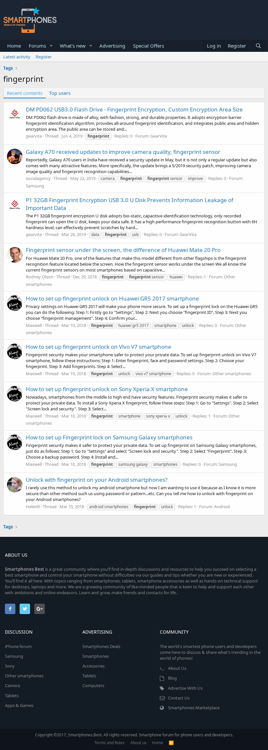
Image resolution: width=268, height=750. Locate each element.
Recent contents (24, 93)
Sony (10, 666)
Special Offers (148, 45)
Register (44, 57)
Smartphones (95, 656)
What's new (73, 45)
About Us (177, 668)
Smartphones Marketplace (194, 708)
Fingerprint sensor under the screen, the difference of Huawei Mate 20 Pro (123, 250)
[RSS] (171, 742)
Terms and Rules (109, 742)
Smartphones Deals (101, 646)
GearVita (158, 136)
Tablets (12, 696)
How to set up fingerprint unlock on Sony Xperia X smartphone (107, 389)
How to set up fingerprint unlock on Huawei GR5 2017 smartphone (112, 298)
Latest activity (16, 57)
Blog (172, 678)
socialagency (38, 178)
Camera (12, 685)
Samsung (35, 186)
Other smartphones (231, 373)
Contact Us (179, 698)
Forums (37, 45)
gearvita (34, 136)
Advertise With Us (185, 688)
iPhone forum (18, 646)
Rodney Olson (39, 277)
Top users (60, 93)
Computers (93, 685)
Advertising (112, 45)
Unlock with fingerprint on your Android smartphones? (96, 479)
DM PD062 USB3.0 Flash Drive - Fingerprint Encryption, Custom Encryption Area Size (134, 109)
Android (222, 506)
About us (138, 742)
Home (14, 45)
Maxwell (34, 325)
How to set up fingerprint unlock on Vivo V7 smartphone (98, 346)
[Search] (258, 46)
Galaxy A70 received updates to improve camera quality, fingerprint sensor (123, 151)
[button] (51, 46)
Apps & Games (19, 705)
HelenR (33, 506)
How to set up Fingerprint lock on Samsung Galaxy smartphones (109, 437)
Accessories (93, 666)
